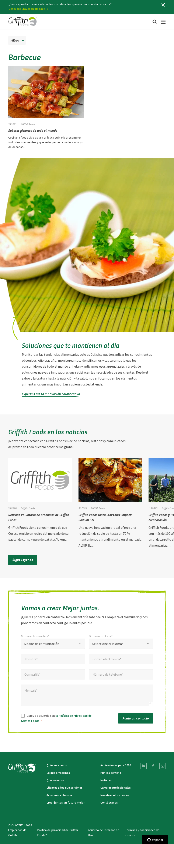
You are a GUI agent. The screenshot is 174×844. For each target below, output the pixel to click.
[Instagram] (162, 766)
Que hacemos (55, 780)
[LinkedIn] (143, 766)
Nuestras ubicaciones (114, 795)
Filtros (14, 40)
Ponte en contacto (135, 718)
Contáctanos (109, 802)
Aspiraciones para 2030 (115, 765)
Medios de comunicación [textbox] (41, 644)
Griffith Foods (28, 124)
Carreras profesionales (115, 788)
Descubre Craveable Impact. (27, 9)
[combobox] (53, 644)
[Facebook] (153, 766)
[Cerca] (163, 5)
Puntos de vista (110, 773)
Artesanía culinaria (59, 795)
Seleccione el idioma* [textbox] (107, 644)
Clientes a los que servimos (64, 788)
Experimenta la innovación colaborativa (51, 393)
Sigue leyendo (23, 559)
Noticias (106, 780)
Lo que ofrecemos (58, 773)
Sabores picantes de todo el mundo (32, 130)
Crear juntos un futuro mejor (65, 802)
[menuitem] (143, 766)
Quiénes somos (56, 765)
